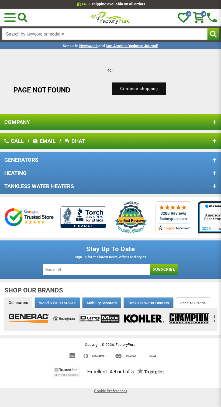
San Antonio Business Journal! (132, 46)
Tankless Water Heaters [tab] (148, 303)
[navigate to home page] (110, 17)
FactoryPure (125, 344)
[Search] (22, 17)
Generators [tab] (18, 303)
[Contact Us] (212, 17)
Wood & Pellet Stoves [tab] (57, 303)
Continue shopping (139, 88)
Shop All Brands (193, 303)
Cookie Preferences (110, 391)
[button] (10, 17)
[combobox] (105, 34)
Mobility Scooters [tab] (102, 303)
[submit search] (213, 34)
